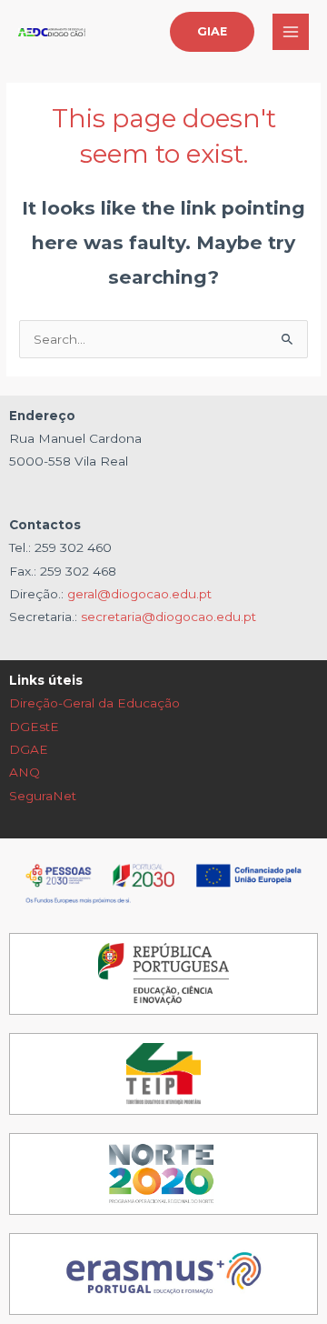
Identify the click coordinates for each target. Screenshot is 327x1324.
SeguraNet (42, 795)
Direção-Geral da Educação (94, 703)
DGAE (28, 749)
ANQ (24, 772)
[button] (212, 32)
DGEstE (34, 726)
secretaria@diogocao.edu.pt (168, 616)
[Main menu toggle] (291, 32)
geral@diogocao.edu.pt (139, 594)
